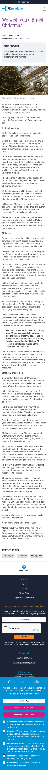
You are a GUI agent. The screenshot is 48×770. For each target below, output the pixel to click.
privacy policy (39, 644)
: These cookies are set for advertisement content (24, 764)
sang (29, 110)
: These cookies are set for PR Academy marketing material (25, 757)
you (33, 523)
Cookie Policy (33, 694)
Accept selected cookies (24, 708)
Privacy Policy (24, 593)
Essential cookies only (24, 715)
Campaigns (8, 555)
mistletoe (6, 394)
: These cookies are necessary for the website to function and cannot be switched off (25, 724)
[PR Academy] (12, 8)
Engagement (36, 555)
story (13, 467)
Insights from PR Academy (24, 597)
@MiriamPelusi (22, 528)
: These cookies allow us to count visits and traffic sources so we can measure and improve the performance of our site (26, 735)
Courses (24, 589)
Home (24, 584)
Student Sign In (26, 2)
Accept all (24, 701)
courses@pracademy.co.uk (24, 663)
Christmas (22, 555)
